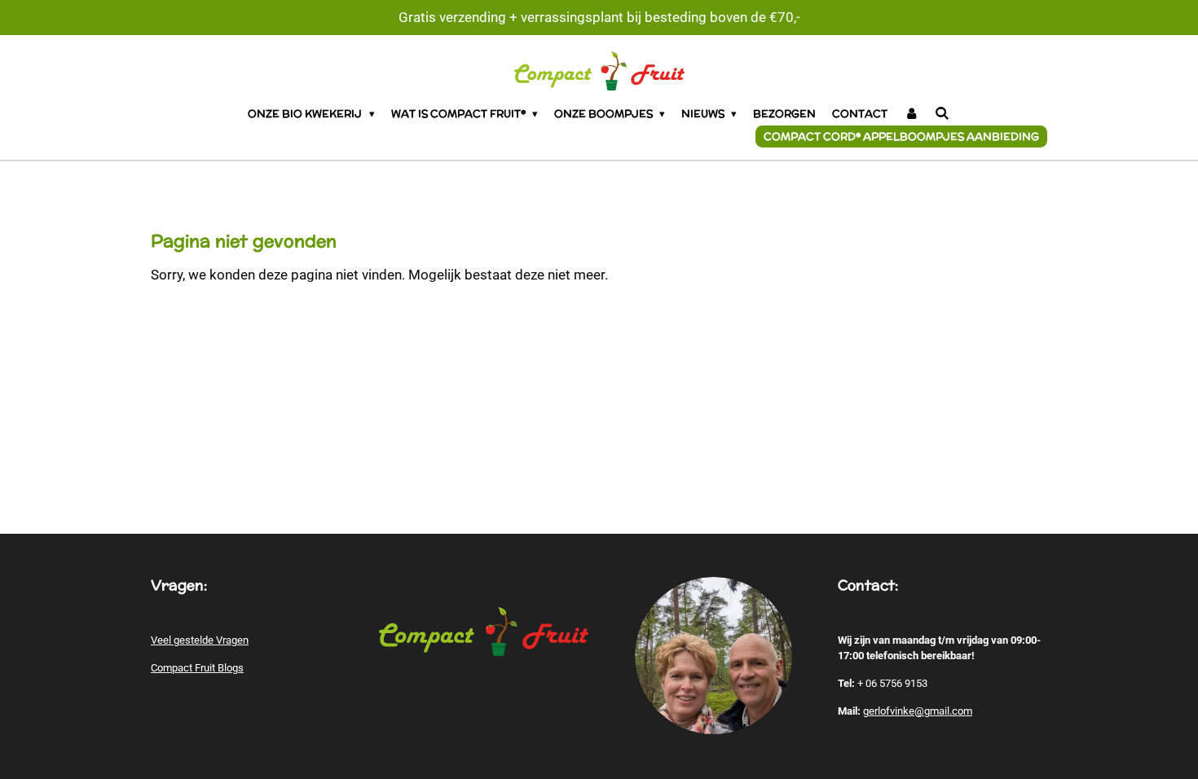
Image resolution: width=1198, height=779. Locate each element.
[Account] (911, 114)
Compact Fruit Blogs (197, 668)
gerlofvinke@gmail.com (917, 711)
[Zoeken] (942, 114)
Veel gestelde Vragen (200, 640)
